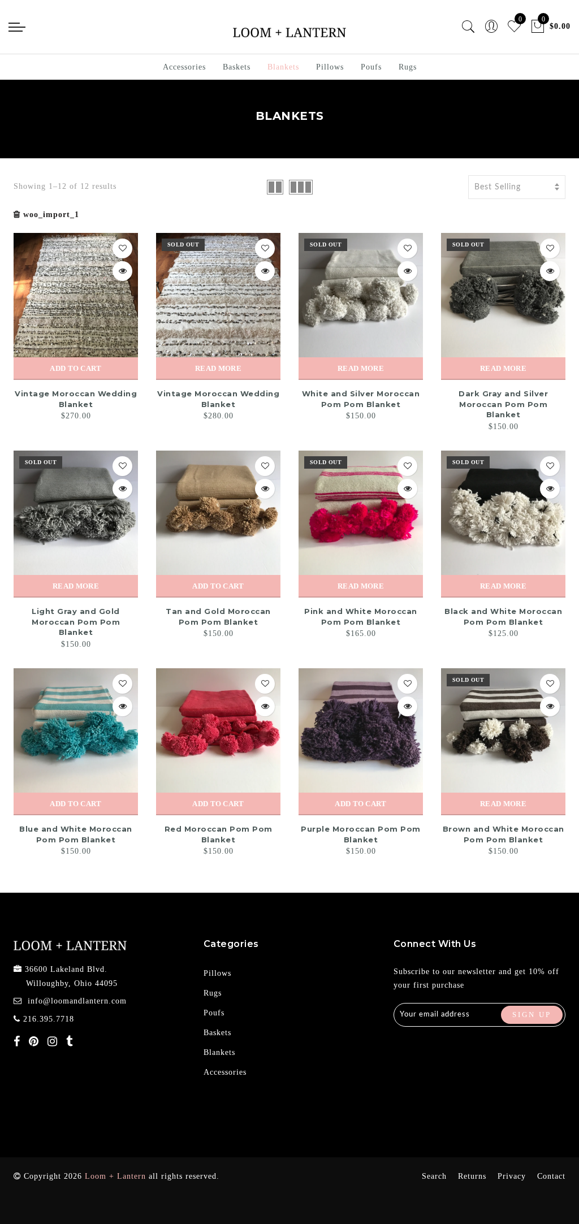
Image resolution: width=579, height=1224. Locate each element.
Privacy (512, 1176)
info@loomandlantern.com (77, 1001)
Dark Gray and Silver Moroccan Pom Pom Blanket (503, 404)
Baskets (236, 67)
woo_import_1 (51, 214)
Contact (551, 1176)
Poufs (371, 67)
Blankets (283, 67)
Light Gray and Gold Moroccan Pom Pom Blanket (76, 622)
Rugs (408, 67)
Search (434, 1176)
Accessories (184, 67)
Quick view (122, 271)
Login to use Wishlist (122, 248)
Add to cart (75, 368)
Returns (472, 1176)
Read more (218, 368)
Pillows (330, 67)
